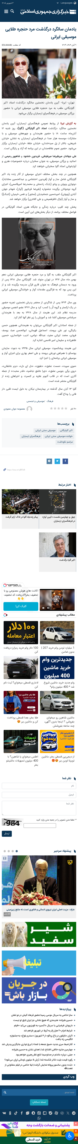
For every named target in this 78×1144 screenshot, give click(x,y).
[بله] (50, 1113)
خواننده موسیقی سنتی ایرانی (59, 436)
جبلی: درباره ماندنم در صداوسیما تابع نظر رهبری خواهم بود (44, 1055)
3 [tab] (9, 851)
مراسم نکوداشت (65, 442)
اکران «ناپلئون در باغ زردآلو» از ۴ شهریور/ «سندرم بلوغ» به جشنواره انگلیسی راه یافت (41, 1037)
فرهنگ (50, 401)
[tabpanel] (39, 886)
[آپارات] (56, 1113)
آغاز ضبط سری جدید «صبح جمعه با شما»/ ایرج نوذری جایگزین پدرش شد (37, 1044)
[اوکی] (10, 1113)
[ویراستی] (27, 1113)
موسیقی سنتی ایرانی (45, 431)
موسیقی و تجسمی (35, 401)
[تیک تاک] (15, 1113)
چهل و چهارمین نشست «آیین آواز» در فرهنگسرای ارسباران (58, 519)
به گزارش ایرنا (68, 123)
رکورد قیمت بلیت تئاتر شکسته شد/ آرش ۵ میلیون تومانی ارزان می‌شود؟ (39, 1060)
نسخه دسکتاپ (39, 1102)
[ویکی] (4, 1113)
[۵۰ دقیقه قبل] (39, 880)
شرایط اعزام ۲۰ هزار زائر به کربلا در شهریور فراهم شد (48, 1031)
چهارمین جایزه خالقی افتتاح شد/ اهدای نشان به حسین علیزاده (42, 1050)
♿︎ (70, 1135)
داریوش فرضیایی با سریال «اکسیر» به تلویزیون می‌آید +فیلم (43, 1026)
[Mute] (48, 608)
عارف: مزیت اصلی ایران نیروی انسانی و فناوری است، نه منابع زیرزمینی (40, 910)
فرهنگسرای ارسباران (31, 436)
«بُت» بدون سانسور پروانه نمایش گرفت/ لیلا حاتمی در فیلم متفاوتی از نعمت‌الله (39, 1067)
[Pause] (43, 608)
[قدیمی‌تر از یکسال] (57, 501)
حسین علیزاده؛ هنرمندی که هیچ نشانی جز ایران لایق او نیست (43, 1020)
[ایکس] (67, 1113)
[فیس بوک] (21, 1113)
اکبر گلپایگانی (66, 431)
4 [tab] (5, 851)
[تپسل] (5, 585)
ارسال (6, 834)
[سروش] (33, 1113)
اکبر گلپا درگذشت (67, 560)
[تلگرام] (73, 1113)
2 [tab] (13, 851)
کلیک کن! (20, 606)
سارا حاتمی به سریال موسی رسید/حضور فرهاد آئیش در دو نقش (42, 1015)
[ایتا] (39, 1113)
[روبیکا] (62, 1113)
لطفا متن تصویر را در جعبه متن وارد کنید (56, 820)
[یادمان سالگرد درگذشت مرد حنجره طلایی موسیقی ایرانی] (39, 73)
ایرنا (44, 11)
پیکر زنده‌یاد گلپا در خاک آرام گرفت (22, 517)
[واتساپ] (39, 1119)
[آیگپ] (44, 1113)
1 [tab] (17, 851)
